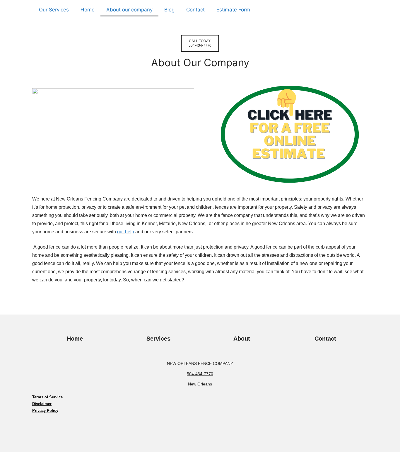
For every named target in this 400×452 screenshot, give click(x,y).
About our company (129, 10)
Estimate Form (233, 10)
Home (88, 10)
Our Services (54, 10)
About (241, 338)
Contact (195, 10)
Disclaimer (42, 404)
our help (125, 231)
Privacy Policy (45, 410)
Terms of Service (47, 397)
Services (158, 338)
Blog (169, 10)
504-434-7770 (200, 373)
